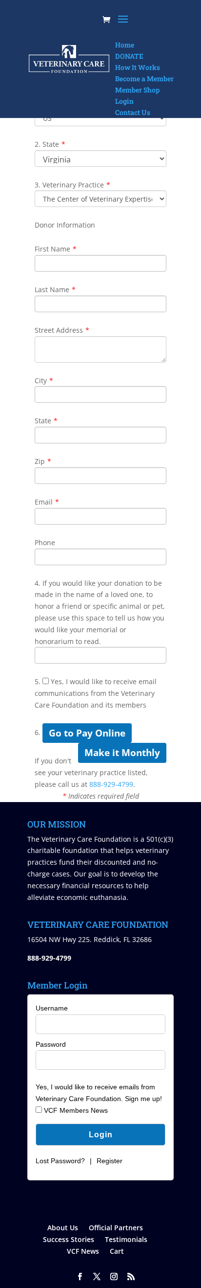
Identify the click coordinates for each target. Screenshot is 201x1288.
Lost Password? (60, 1161)
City (44, 380)
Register (109, 1161)
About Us (62, 1227)
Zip (43, 461)
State (46, 420)
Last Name (55, 289)
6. (37, 732)
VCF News (83, 1251)
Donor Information (65, 225)
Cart (117, 1251)
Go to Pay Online (87, 733)
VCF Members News (75, 1110)
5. (37, 681)
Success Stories (68, 1239)
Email (47, 501)
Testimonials (126, 1239)
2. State (50, 144)
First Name (56, 248)
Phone (45, 542)
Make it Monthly (122, 752)
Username (52, 1008)
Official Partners (116, 1227)
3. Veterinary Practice (72, 184)
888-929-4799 (111, 784)
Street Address (62, 330)
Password (51, 1044)
